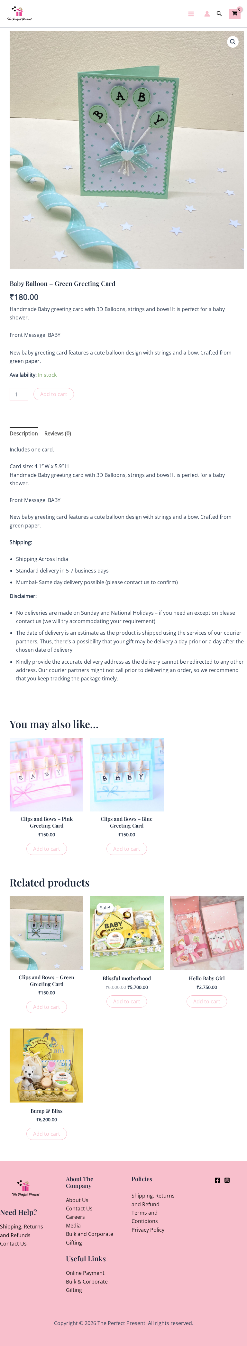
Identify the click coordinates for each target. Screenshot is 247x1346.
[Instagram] (227, 1180)
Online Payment (85, 1272)
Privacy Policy (148, 1229)
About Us (77, 1200)
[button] (219, 14)
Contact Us (13, 1243)
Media (73, 1225)
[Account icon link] (207, 14)
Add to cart (53, 394)
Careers (75, 1216)
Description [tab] (24, 433)
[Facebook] (217, 1180)
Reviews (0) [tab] (57, 433)
